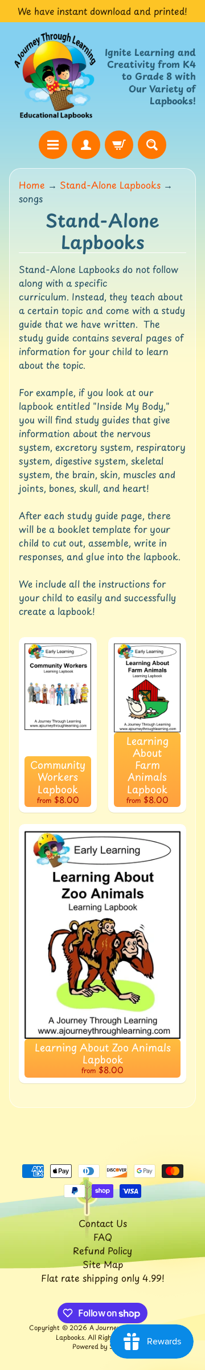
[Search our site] (152, 145)
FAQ (102, 1236)
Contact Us (103, 1223)
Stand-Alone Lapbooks (110, 184)
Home (32, 184)
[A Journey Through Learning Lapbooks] (55, 76)
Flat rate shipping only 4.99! (103, 1278)
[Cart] (119, 145)
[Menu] (53, 145)
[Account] (86, 145)
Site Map (103, 1264)
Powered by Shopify (102, 1346)
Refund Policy (102, 1250)
